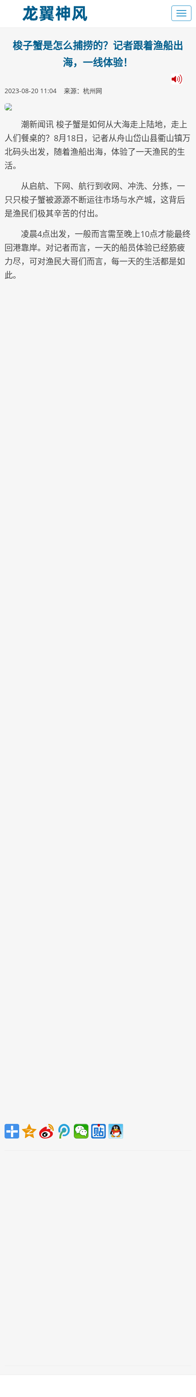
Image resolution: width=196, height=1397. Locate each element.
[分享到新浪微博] (46, 1131)
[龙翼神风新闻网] (55, 11)
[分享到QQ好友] (115, 1131)
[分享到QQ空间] (29, 1131)
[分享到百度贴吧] (98, 1131)
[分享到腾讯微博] (64, 1131)
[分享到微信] (81, 1131)
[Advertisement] (98, 705)
